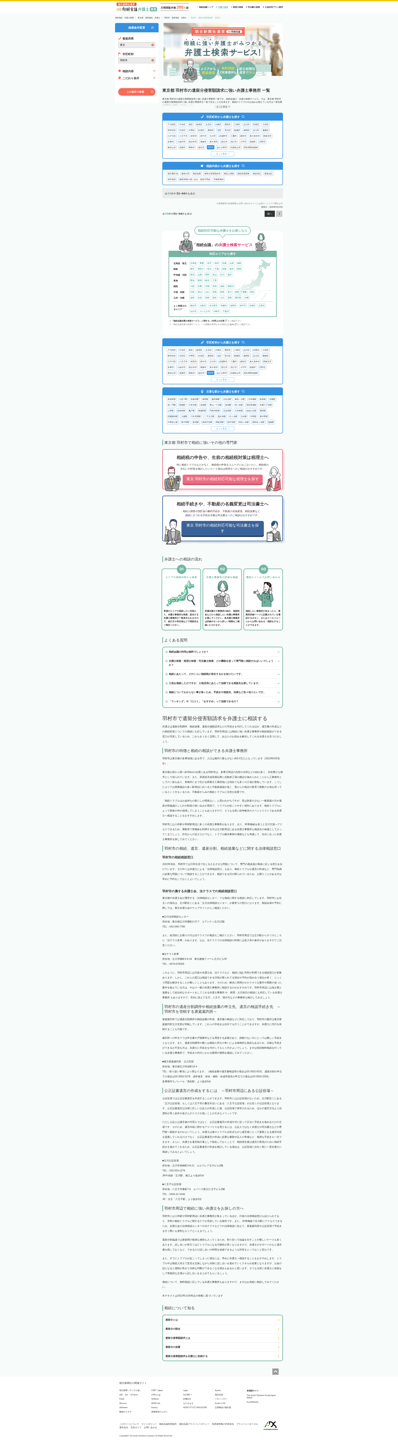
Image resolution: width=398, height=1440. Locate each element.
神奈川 (201, 269)
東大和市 (214, 142)
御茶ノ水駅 (240, 399)
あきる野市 (222, 147)
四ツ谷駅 (239, 405)
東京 (192, 269)
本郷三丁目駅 (266, 405)
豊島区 (211, 130)
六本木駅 (193, 405)
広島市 (262, 305)
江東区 (237, 124)
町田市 (194, 136)
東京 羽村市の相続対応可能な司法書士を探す (222, 528)
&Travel (134, 1395)
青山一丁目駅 (216, 405)
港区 (191, 124)
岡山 (200, 292)
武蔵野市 (223, 136)
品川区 (247, 124)
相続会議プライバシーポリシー (194, 1424)
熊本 (215, 297)
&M (121, 1395)
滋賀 (222, 286)
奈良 (215, 286)
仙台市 (193, 311)
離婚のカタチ (125, 1412)
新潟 (192, 274)
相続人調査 (229, 173)
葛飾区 (266, 130)
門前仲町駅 (215, 410)
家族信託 (268, 173)
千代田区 (172, 124)
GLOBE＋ (187, 1395)
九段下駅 (183, 399)
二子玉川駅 (209, 416)
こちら (231, 324)
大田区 (266, 124)
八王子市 (183, 136)
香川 (230, 292)
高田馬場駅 (251, 405)
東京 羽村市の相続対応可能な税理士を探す (222, 479)
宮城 (224, 263)
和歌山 (231, 286)
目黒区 (256, 124)
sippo (185, 1390)
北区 (219, 130)
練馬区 (247, 130)
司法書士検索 (254, 7)
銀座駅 (263, 399)
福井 (230, 274)
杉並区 (201, 130)
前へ (269, 214)
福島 (239, 263)
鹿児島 (238, 297)
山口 (207, 292)
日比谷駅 (227, 399)
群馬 (239, 269)
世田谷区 (172, 130)
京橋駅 (272, 399)
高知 (252, 292)
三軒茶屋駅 (196, 416)
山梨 (200, 274)
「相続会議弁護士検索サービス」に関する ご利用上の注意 (197, 321)
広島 (192, 292)
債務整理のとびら (159, 1412)
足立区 (256, 130)
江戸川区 (172, 136)
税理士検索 (238, 7)
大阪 (192, 286)
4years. (218, 1390)
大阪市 (203, 305)
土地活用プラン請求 (274, 7)
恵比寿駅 (222, 416)
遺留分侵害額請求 (212, 173)
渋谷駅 (244, 416)
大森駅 (184, 416)
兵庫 (200, 286)
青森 (202, 263)
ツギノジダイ (221, 1399)
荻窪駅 (196, 422)
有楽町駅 (172, 399)
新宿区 (199, 124)
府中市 (203, 136)
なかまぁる (188, 1403)
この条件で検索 (135, 91)
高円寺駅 (231, 422)
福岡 (192, 297)
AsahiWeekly (253, 1402)
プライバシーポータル (247, 1424)
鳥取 (215, 292)
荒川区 (228, 130)
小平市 (243, 142)
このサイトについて (129, 1424)
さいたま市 (205, 311)
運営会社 (123, 1427)
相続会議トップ (206, 7)
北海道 (193, 263)
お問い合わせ (150, 1427)
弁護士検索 (223, 7)
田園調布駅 (173, 416)
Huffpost (155, 1399)
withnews (123, 1407)
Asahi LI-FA (220, 1403)
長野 (207, 274)
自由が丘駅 (251, 410)
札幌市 (224, 305)
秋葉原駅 (195, 399)
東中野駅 (185, 422)
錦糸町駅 (181, 410)
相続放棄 (197, 173)
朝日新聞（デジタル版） (130, 1390)
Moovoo (123, 1403)
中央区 (182, 124)
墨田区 (228, 124)
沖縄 (247, 297)
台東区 (218, 124)
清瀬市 (182, 147)
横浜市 (193, 305)
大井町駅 (239, 410)
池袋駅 (271, 422)
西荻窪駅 (220, 422)
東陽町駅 (202, 410)
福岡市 (233, 305)
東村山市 (172, 147)
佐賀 (200, 297)
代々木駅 (233, 416)
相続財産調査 (243, 173)
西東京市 (267, 136)
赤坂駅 (203, 405)
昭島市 (192, 147)
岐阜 (207, 280)
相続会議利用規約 (168, 1424)
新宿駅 (228, 405)
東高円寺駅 (207, 422)
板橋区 (237, 130)
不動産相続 (219, 179)
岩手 (209, 263)
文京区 (209, 124)
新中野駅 (264, 416)
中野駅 (253, 416)
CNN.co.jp (155, 1395)
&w (126, 1395)
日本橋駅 (252, 399)
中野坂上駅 (173, 422)
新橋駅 (182, 405)
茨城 (224, 269)
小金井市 (181, 142)
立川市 (213, 136)
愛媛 (245, 292)
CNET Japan (157, 1390)
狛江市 (234, 142)
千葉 (217, 269)
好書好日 (187, 1399)
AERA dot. (156, 1403)
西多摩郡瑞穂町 (251, 147)
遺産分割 (185, 173)
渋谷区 (182, 130)
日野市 (262, 142)
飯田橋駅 (216, 399)
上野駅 (171, 410)
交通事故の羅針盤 (223, 1407)
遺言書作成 (173, 173)
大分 (222, 297)
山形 (232, 263)
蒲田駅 (263, 410)
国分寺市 (193, 142)
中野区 (192, 130)
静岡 (200, 280)
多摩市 (171, 142)
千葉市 (226, 311)
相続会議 (219, 1395)
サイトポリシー (149, 1424)
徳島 (237, 292)
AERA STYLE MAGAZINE (195, 1407)
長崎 (207, 297)
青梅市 (203, 142)
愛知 (192, 280)
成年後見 (172, 179)
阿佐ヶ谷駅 (244, 422)
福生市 (201, 147)
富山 (215, 274)
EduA (121, 1399)
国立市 (224, 142)
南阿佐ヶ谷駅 (258, 422)
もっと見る (221, 154)
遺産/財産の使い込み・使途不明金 (194, 179)
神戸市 (243, 305)
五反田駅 (227, 410)
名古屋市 (213, 305)
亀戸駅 (192, 410)
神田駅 (205, 399)
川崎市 (216, 311)
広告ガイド (136, 1427)
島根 (222, 292)
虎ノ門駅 (172, 405)
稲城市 (253, 142)
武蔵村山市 (235, 147)
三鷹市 (234, 136)
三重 (215, 280)
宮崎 (230, 297)
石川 (222, 274)
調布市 (243, 136)
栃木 (232, 269)
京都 (207, 286)
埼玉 (209, 269)
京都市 (252, 305)
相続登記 (257, 173)
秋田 (217, 263)
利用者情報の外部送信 (223, 1424)
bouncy (154, 1407)
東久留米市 (255, 136)
